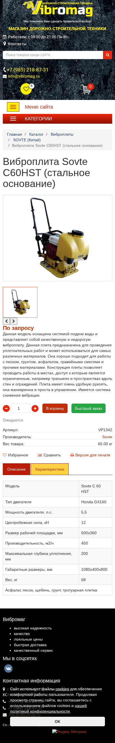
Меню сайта (39, 107)
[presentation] (6, 321)
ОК (57, 721)
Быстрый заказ (88, 408)
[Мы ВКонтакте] (8, 668)
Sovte (107, 437)
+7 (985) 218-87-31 (28, 70)
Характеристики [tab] (49, 469)
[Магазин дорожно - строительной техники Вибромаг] (57, 8)
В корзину (55, 408)
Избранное (18, 455)
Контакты (17, 44)
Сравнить (52, 455)
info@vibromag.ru (24, 76)
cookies (62, 689)
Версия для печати (92, 455)
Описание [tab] (16, 469)
